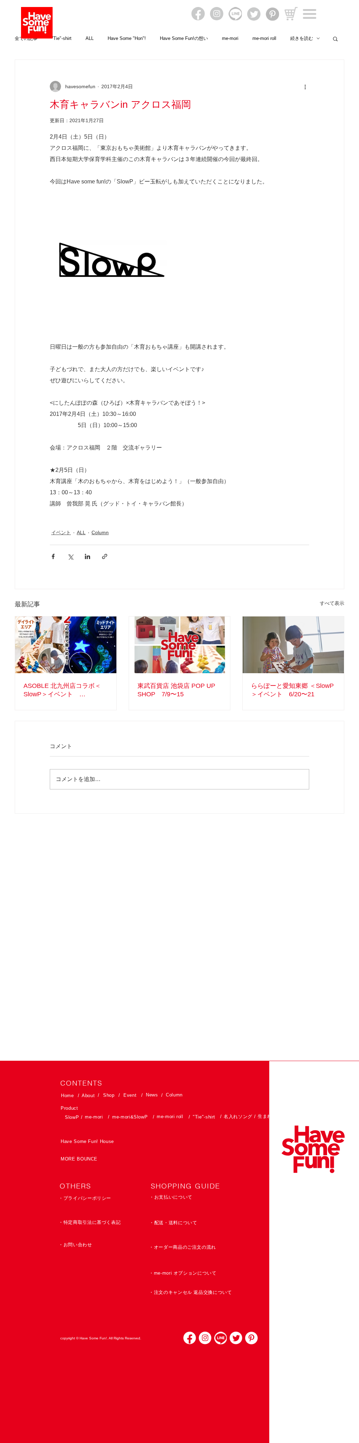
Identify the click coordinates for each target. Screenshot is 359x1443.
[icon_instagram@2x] (205, 1338)
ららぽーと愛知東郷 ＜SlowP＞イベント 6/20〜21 (292, 690)
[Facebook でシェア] (53, 556)
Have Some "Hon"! (127, 38)
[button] (309, 14)
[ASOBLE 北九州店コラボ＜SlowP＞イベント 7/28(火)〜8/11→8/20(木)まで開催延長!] (65, 644)
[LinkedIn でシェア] (87, 556)
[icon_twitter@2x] (236, 1338)
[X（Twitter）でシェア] (70, 556)
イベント (61, 532)
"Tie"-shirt (62, 38)
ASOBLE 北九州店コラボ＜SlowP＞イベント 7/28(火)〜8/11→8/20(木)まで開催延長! (64, 690)
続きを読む (301, 38)
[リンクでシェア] (104, 556)
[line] (220, 1338)
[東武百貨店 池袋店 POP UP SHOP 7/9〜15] (179, 644)
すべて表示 (332, 603)
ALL (90, 38)
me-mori (230, 38)
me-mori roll (264, 38)
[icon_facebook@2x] (189, 1338)
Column (100, 532)
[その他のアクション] (305, 86)
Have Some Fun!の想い (184, 38)
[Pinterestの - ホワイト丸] (251, 1338)
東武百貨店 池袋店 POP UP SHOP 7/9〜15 (176, 690)
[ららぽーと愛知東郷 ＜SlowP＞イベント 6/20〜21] (293, 644)
